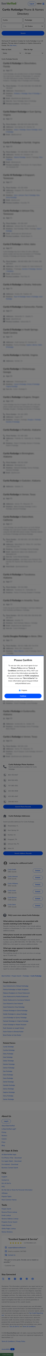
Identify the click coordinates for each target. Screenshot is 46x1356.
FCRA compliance (32, 676)
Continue (23, 696)
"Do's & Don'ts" (29, 678)
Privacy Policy (16, 668)
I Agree (24, 690)
